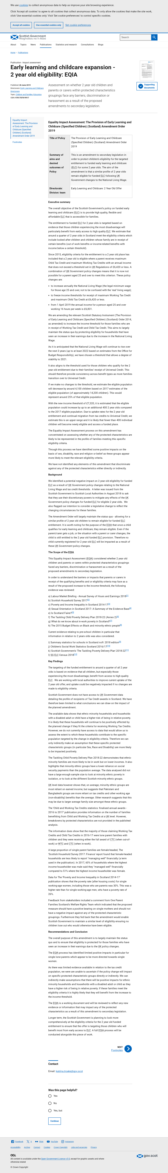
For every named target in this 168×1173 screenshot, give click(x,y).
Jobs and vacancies (79, 1147)
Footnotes (17, 142)
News (33, 44)
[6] (118, 616)
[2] (88, 600)
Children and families (24, 94)
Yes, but (58, 1110)
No (55, 1103)
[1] (127, 595)
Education (37, 94)
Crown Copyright (60, 1147)
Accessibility (15, 1147)
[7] (111, 621)
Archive (27, 1147)
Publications (45, 44)
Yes (55, 1095)
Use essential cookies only (48, 25)
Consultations (87, 44)
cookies (23, 5)
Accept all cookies (21, 25)
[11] (127, 650)
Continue (54, 1121)
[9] (120, 642)
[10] (108, 646)
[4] (130, 608)
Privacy (94, 1147)
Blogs (100, 44)
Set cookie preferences (78, 25)
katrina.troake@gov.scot (69, 1071)
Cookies (47, 1147)
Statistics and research (66, 44)
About (13, 44)
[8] (121, 625)
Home (12, 53)
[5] (73, 612)
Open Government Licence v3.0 (55, 1159)
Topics (23, 44)
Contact (37, 1147)
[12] (75, 654)
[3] (109, 604)
